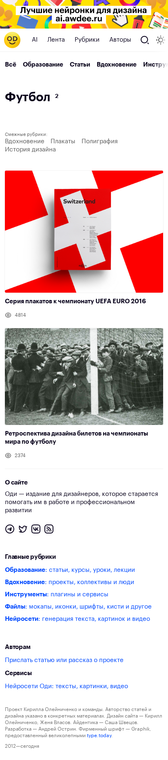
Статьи (80, 65)
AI (35, 40)
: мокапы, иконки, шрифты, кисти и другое (78, 607)
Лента (56, 40)
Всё (10, 65)
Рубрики (87, 40)
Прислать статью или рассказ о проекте (64, 660)
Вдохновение (117, 65)
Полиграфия (100, 141)
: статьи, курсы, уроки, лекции (70, 570)
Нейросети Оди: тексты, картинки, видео (66, 686)
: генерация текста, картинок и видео (77, 619)
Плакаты (63, 141)
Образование (43, 65)
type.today (99, 735)
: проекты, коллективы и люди (69, 582)
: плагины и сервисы (56, 594)
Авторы (120, 40)
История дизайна (30, 150)
